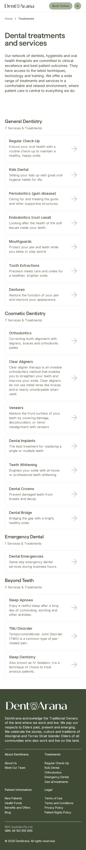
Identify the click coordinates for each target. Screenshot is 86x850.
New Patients (13, 798)
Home (9, 18)
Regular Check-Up (57, 763)
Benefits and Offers (17, 807)
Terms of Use (53, 798)
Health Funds (13, 803)
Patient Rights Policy (58, 812)
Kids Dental (52, 767)
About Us (11, 763)
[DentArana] (23, 6)
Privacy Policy (54, 807)
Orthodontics (53, 772)
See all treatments (56, 781)
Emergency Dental (57, 777)
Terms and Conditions (59, 803)
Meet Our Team (15, 767)
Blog (8, 812)
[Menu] (77, 6)
